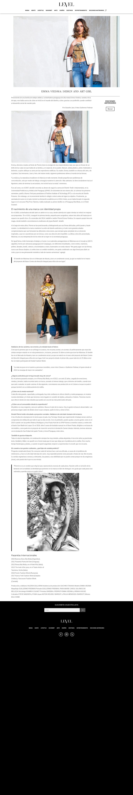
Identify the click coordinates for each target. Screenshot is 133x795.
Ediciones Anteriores (96, 10)
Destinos (69, 10)
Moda (27, 10)
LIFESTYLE (41, 10)
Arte (55, 10)
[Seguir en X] (72, 634)
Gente (33, 10)
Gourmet (49, 10)
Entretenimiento (81, 10)
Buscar (110, 109)
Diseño (62, 10)
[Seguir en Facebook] (61, 634)
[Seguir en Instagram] (66, 634)
